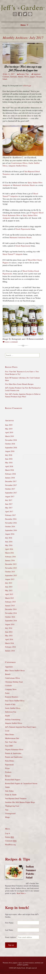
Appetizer (36, 74)
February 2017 (10, 515)
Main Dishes (9, 734)
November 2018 (11, 440)
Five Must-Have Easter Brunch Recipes (19, 384)
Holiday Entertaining (12, 719)
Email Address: (10, 937)
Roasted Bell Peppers (12, 779)
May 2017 (8, 507)
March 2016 (9, 553)
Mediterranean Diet (12, 738)
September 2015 (11, 575)
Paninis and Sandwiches (13, 757)
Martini (20, 76)
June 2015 (8, 587)
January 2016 (10, 560)
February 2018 (10, 474)
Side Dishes (9, 791)
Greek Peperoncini (23, 229)
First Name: (9, 922)
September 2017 (11, 492)
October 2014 (10, 617)
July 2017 (8, 500)
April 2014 (9, 639)
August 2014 (9, 624)
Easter (7, 693)
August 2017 (9, 496)
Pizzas (7, 768)
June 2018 (8, 459)
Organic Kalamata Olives (14, 749)
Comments (10, 841)
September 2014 (11, 620)
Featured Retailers (11, 697)
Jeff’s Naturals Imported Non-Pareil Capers (20, 727)
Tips (27, 74)
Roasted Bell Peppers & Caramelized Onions (21, 783)
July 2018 (8, 455)
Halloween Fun (10, 712)
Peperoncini (9, 764)
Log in (7, 833)
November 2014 (11, 613)
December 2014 (10, 609)
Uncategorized (10, 813)
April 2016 (9, 549)
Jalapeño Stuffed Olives (18, 165)
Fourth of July (10, 704)
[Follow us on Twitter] (25, 14)
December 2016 (10, 519)
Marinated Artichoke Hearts (24, 185)
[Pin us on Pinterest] (30, 14)
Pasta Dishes (9, 761)
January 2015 (10, 605)
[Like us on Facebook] (20, 14)
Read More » (21, 893)
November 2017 (11, 485)
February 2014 (10, 647)
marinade (13, 76)
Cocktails (6, 76)
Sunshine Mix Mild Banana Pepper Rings (20, 802)
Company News (10, 689)
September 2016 (11, 530)
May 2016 (8, 545)
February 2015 (10, 602)
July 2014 (8, 628)
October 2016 (10, 526)
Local (7, 730)
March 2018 (9, 470)
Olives (26, 76)
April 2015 (9, 594)
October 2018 (10, 444)
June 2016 (8, 541)
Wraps (7, 817)
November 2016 (11, 523)
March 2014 (9, 643)
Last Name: (9, 930)
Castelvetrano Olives (19, 163)
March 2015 (9, 598)
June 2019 (8, 425)
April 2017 (9, 511)
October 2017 (10, 489)
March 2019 (9, 436)
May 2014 (8, 635)
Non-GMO (9, 746)
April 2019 (9, 432)
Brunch (7, 674)
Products (8, 772)
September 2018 (11, 447)
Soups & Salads (10, 794)
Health (7, 715)
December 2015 (10, 564)
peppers (32, 76)
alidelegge (27, 85)
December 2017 (10, 481)
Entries (9, 837)
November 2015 (11, 568)
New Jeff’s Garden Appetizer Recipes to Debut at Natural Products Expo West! (22, 395)
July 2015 (8, 583)
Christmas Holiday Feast (14, 682)
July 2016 (8, 538)
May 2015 (8, 590)
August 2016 (9, 534)
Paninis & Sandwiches (13, 753)
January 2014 (10, 650)
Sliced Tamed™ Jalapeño (13, 254)
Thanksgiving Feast (12, 806)
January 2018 (10, 477)
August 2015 (9, 579)
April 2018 (9, 466)
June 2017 (8, 504)
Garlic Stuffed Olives (12, 708)
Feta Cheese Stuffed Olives (14, 700)
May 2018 (8, 462)
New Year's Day (11, 742)
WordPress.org (10, 844)
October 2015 (10, 571)
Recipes (22, 74)
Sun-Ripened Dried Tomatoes (15, 798)
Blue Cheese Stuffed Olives (15, 670)
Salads (5, 79)
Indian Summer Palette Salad (31, 871)
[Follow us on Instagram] (15, 14)
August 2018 (9, 451)
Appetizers (9, 666)
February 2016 (10, 556)
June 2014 (8, 632)
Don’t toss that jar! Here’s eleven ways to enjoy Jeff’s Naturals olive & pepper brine (23, 68)
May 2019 (8, 429)
